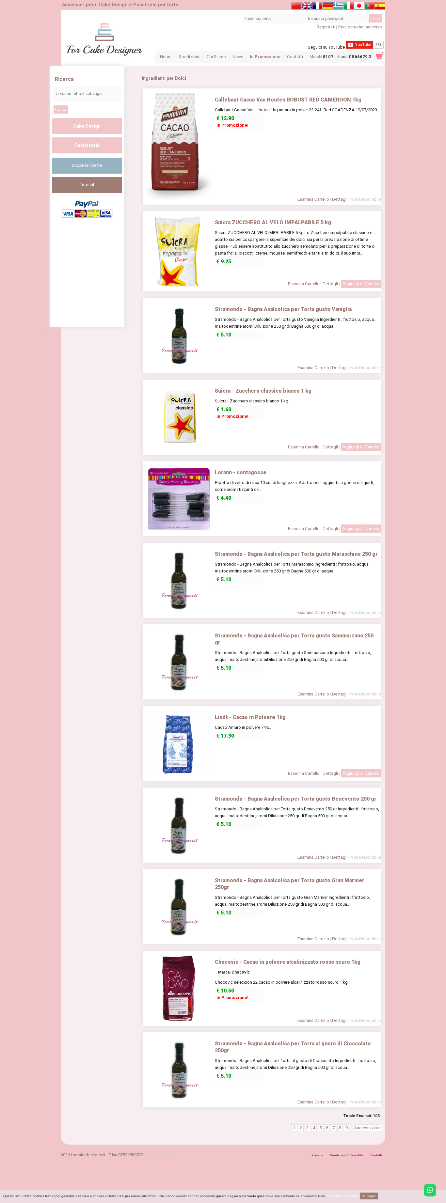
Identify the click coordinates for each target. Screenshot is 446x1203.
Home (165, 56)
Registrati (326, 26)
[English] (307, 6)
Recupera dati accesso (360, 26)
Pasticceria (87, 145)
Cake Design (87, 126)
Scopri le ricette (87, 165)
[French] (317, 6)
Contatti (295, 56)
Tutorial (87, 184)
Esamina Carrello (313, 199)
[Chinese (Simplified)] (296, 6)
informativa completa (342, 1196)
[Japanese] (359, 6)
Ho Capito (368, 1196)
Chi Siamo (216, 56)
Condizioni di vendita (346, 1155)
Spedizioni (189, 56)
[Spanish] (380, 6)
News (237, 56)
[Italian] (348, 6)
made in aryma (160, 1154)
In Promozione (265, 56)
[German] (328, 6)
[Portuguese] (369, 6)
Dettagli (339, 199)
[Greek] (338, 6)
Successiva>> (367, 1127)
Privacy (317, 1155)
